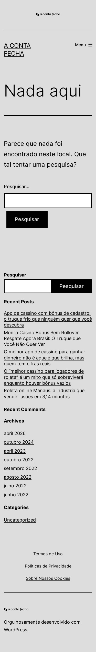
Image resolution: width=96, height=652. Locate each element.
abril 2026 (15, 433)
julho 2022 (15, 485)
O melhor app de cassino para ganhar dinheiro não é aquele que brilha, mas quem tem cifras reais (44, 357)
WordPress (15, 629)
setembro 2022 (20, 468)
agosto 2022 (17, 477)
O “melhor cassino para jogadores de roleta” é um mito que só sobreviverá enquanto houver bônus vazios (44, 377)
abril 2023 (15, 451)
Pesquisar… (16, 186)
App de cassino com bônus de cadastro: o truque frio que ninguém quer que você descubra (48, 319)
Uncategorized (20, 520)
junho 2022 (16, 494)
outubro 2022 (19, 459)
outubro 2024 (19, 442)
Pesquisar (15, 274)
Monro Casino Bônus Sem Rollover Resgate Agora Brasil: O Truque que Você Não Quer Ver (42, 338)
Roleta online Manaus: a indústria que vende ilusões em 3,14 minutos (44, 393)
